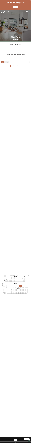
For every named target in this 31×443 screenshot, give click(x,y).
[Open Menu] (29, 11)
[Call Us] (27, 11)
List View (3, 68)
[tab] (2, 62)
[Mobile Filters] (29, 62)
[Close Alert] (30, 1)
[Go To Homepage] (6, 12)
